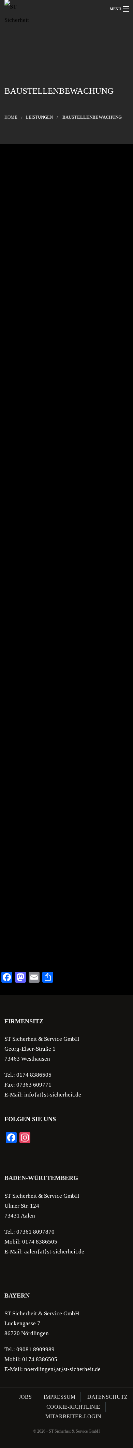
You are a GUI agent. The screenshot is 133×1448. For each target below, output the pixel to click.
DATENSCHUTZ (107, 1397)
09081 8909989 (35, 1349)
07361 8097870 (35, 1231)
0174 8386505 (33, 1075)
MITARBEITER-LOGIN (73, 1416)
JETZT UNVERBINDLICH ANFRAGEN (66, 949)
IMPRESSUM (59, 1397)
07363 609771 (33, 1084)
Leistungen (39, 117)
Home (10, 117)
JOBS (25, 1397)
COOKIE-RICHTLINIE (73, 1407)
